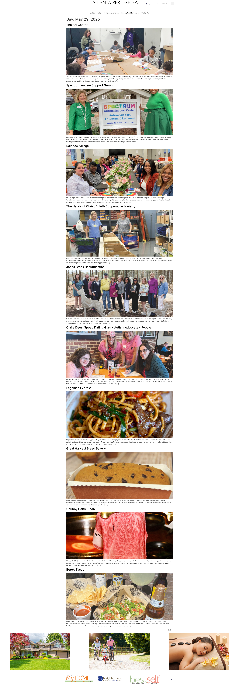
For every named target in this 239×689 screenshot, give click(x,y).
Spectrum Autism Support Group (89, 85)
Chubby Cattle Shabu (81, 509)
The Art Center (76, 25)
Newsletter (165, 4)
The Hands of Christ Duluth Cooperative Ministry (100, 206)
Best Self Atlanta (95, 13)
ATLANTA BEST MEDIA (115, 3)
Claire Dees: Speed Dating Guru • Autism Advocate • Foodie (108, 327)
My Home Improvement (111, 13)
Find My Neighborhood (129, 13)
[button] (172, 3)
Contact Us (145, 13)
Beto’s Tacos (75, 569)
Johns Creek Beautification (85, 267)
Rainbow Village (77, 146)
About (157, 4)
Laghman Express (78, 388)
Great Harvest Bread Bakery (86, 448)
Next (170, 630)
